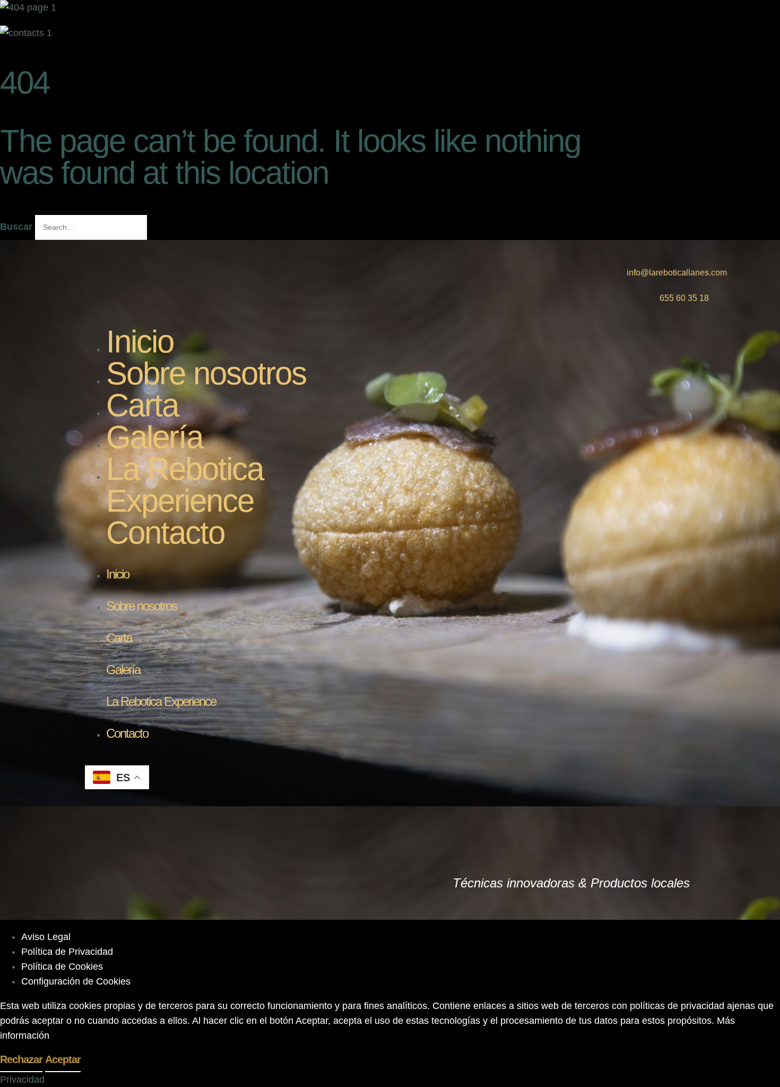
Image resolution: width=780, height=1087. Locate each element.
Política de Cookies (62, 966)
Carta (142, 405)
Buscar (16, 226)
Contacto (165, 532)
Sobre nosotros (206, 373)
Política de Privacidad (67, 951)
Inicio (140, 341)
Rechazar (21, 1059)
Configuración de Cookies (76, 981)
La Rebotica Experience (184, 485)
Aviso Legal (46, 936)
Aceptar (63, 1059)
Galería (154, 437)
